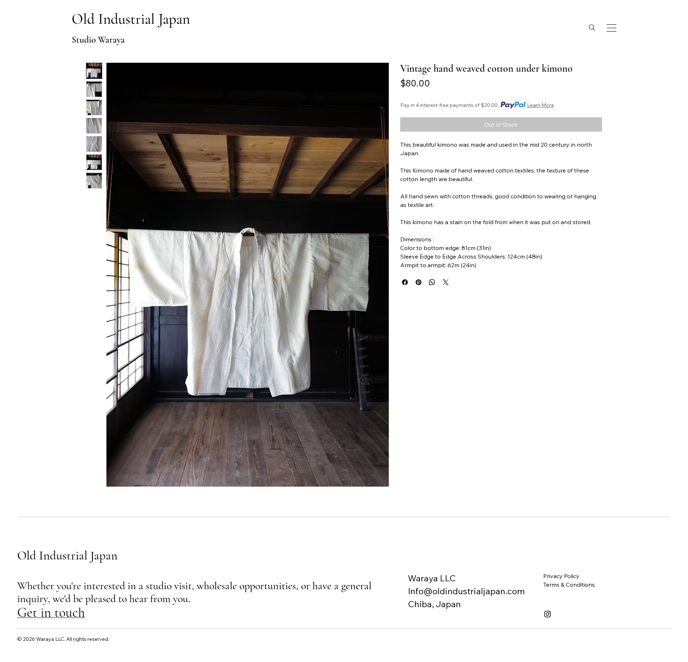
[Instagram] (547, 614)
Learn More (540, 105)
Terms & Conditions (569, 584)
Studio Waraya (98, 39)
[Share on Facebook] (405, 282)
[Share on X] (445, 282)
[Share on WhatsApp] (432, 282)
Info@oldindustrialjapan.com (466, 591)
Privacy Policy (561, 576)
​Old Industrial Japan (131, 19)
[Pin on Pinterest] (418, 282)
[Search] (591, 27)
